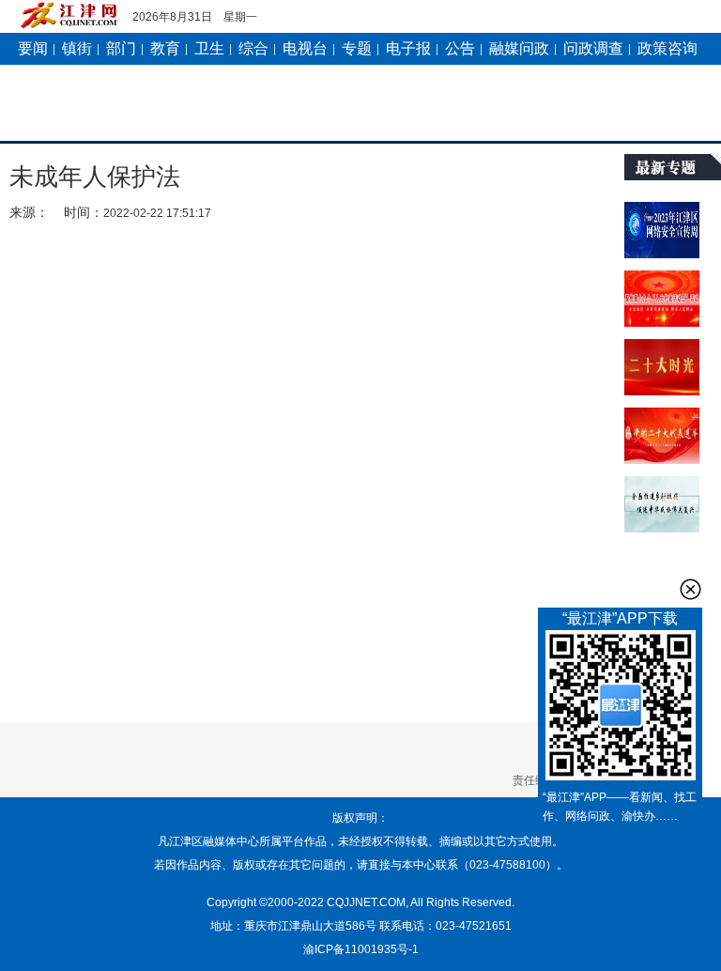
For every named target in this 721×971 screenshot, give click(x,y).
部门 (121, 48)
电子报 (408, 48)
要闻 (33, 48)
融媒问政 (519, 48)
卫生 (209, 48)
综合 (253, 48)
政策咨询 (667, 48)
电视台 (305, 48)
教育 (165, 48)
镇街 (77, 48)
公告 (460, 48)
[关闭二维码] (690, 589)
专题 (357, 48)
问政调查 (593, 48)
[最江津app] (620, 709)
